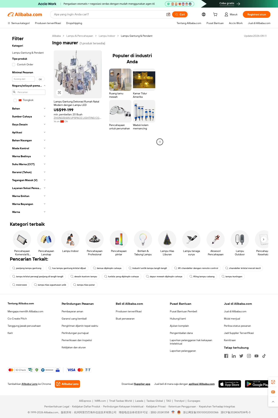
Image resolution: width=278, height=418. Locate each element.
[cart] (216, 14)
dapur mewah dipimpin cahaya (166, 276)
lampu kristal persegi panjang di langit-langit (39, 276)
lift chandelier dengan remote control (198, 268)
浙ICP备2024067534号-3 (235, 412)
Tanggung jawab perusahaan (24, 325)
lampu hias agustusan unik (52, 285)
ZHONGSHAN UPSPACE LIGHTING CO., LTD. (78, 117)
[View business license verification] (173, 412)
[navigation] (29, 125)
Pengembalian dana (181, 332)
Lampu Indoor (107, 35)
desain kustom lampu (85, 276)
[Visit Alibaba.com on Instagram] (249, 356)
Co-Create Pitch (17, 318)
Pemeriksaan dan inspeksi (77, 340)
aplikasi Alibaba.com (202, 383)
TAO (168, 400)
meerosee (21, 285)
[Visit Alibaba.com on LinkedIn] (233, 356)
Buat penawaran (125, 318)
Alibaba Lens (29, 383)
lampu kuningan (233, 276)
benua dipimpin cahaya (109, 268)
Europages (194, 400)
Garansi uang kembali (74, 318)
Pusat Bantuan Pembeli (183, 311)
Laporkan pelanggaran (183, 350)
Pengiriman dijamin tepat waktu (80, 325)
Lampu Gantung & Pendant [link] (136, 35)
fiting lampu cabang (203, 276)
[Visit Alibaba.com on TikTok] (264, 356)
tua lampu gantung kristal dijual (69, 268)
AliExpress (85, 400)
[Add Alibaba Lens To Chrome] (67, 384)
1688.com (100, 400)
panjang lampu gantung (28, 268)
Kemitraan (230, 340)
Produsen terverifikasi (129, 311)
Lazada (139, 400)
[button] (168, 14)
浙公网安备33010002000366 (200, 412)
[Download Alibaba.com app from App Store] (229, 384)
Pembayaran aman (72, 311)
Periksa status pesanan (237, 325)
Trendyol (179, 400)
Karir (10, 332)
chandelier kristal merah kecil (245, 268)
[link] (273, 382)
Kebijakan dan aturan (74, 347)
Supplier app (142, 383)
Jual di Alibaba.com (235, 311)
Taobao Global (154, 400)
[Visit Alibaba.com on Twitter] (241, 356)
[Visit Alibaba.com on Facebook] (226, 356)
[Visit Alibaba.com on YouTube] (256, 356)
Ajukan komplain (179, 325)
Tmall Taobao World (120, 400)
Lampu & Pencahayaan (79, 35)
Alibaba (56, 35)
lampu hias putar (86, 285)
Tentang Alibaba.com (21, 303)
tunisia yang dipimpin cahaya (123, 276)
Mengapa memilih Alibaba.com (25, 311)
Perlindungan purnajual (75, 332)
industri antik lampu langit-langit (149, 268)
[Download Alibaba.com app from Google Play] (257, 384)
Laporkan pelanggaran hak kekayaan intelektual (191, 342)
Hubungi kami (178, 318)
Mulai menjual (232, 318)
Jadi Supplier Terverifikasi (239, 332)
